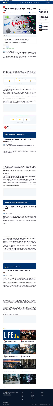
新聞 (20, 2)
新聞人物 (32, 396)
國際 (36, 2)
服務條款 (7, 402)
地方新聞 (32, 392)
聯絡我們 (49, 0)
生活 (22, 2)
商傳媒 (4, 51)
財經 (27, 2)
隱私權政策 (4, 402)
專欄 (31, 2)
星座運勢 (32, 395)
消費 (29, 2)
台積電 (7, 48)
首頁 (18, 2)
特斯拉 (13, 48)
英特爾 (10, 48)
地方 (34, 2)
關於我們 (46, 0)
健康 (25, 2)
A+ (30, 12)
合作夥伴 (42, 392)
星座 (38, 2)
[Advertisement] (19, 65)
